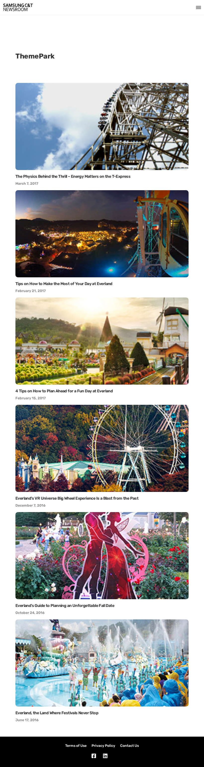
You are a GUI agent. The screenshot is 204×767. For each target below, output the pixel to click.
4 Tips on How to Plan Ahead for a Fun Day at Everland (64, 391)
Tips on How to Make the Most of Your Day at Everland (63, 283)
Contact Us (129, 746)
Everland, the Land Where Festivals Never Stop (56, 712)
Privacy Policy (103, 746)
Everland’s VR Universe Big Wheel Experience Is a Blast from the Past (76, 498)
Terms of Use (76, 746)
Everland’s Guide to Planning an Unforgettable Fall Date (64, 605)
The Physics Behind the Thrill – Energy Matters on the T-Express (72, 176)
